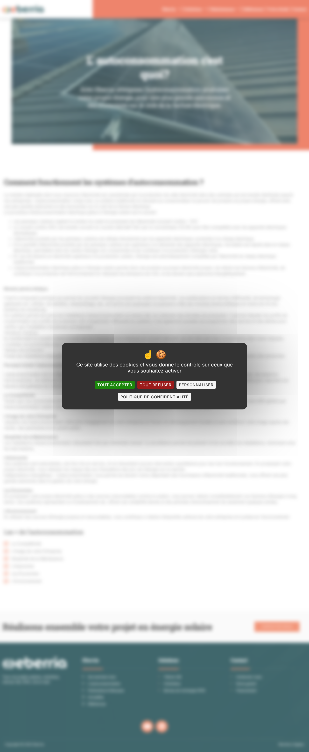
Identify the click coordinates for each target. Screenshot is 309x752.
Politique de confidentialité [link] (154, 396)
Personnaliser (196, 384)
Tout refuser (155, 384)
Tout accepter (114, 384)
